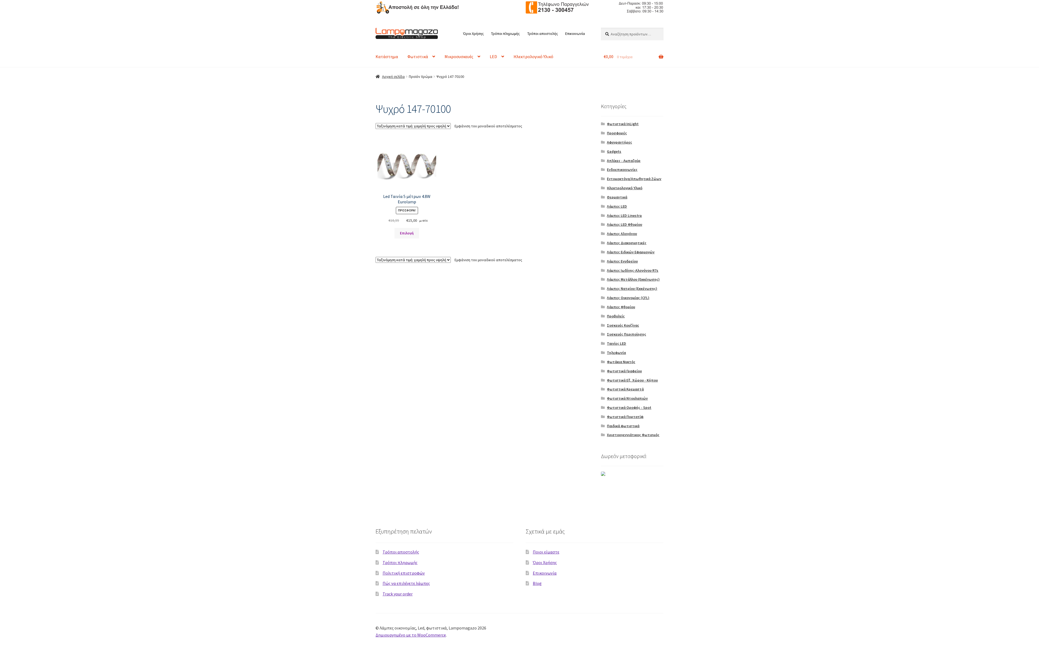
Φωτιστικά (417, 56)
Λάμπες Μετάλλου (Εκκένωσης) (633, 279)
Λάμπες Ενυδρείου (622, 261)
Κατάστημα (387, 56)
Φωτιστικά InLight (623, 123)
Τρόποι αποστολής (542, 33)
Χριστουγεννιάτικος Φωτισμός (633, 434)
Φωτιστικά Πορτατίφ (625, 416)
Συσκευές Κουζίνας (623, 325)
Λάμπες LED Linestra (624, 215)
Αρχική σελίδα (393, 76)
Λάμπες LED (617, 206)
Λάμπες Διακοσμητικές (626, 242)
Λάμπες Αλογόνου (622, 233)
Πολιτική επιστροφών (404, 573)
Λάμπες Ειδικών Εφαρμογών (631, 252)
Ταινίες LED (616, 343)
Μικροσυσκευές (459, 56)
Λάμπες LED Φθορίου (624, 224)
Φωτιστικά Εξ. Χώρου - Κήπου (632, 380)
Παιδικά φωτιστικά (623, 425)
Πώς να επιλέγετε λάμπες (406, 583)
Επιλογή (407, 233)
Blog (537, 583)
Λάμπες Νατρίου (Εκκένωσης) (632, 288)
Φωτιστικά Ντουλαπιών (627, 398)
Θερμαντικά (617, 197)
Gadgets (614, 151)
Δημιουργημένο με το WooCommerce (411, 635)
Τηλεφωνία (616, 352)
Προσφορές (617, 133)
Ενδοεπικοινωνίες (622, 169)
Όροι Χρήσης (473, 33)
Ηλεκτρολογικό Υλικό (533, 56)
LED (493, 56)
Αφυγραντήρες (619, 142)
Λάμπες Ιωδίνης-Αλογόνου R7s (632, 270)
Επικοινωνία (575, 33)
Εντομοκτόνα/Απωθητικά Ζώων (634, 178)
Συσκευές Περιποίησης (626, 334)
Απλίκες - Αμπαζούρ (623, 160)
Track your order (398, 594)
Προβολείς (616, 316)
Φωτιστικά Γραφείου (624, 371)
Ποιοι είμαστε (546, 552)
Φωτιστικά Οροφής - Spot (629, 407)
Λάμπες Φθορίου (621, 306)
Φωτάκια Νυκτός (621, 361)
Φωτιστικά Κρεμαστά (625, 389)
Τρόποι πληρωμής (505, 33)
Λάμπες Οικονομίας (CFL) (628, 297)
